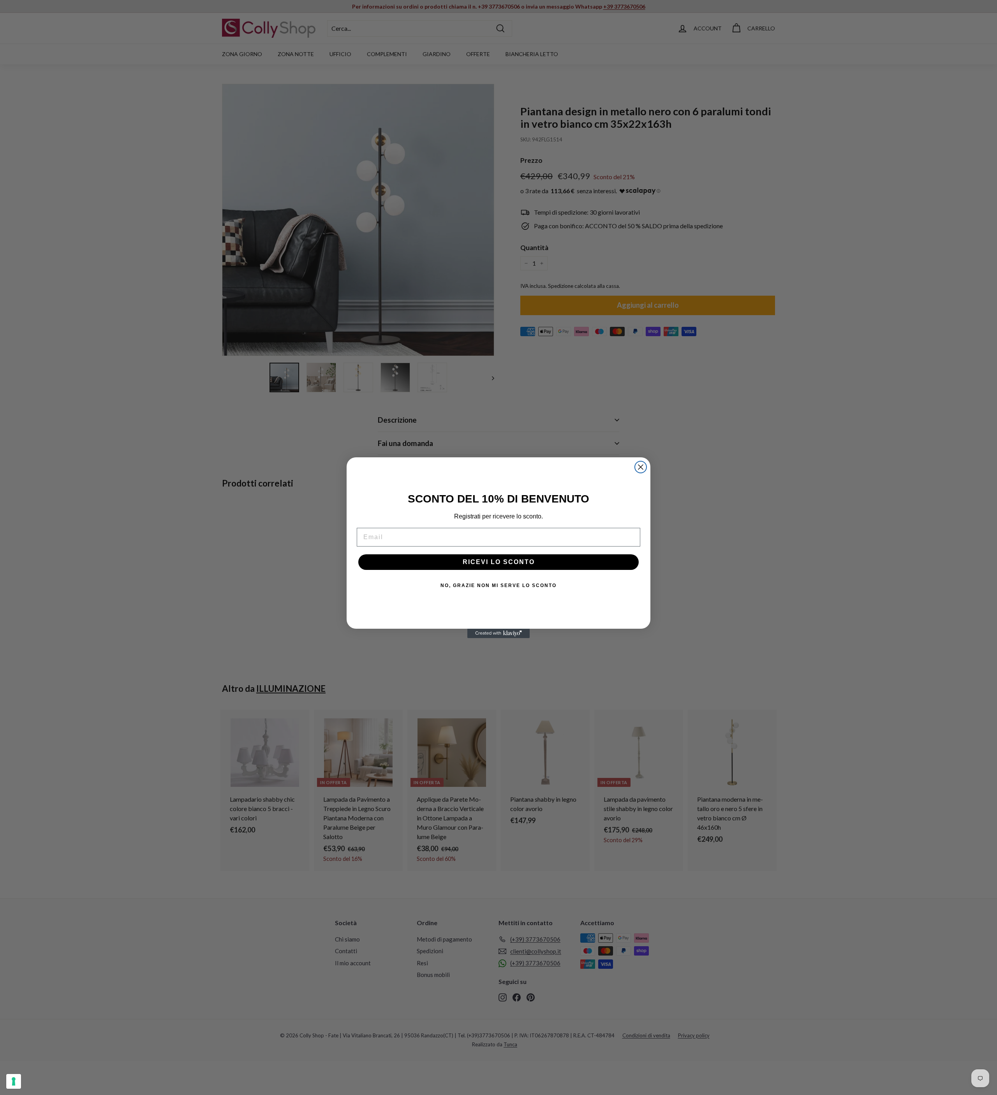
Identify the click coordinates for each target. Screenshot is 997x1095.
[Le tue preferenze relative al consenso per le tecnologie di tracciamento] (13, 1081)
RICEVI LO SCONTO (499, 562)
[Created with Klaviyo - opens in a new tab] (498, 633)
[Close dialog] (640, 467)
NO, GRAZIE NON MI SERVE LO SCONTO (498, 585)
